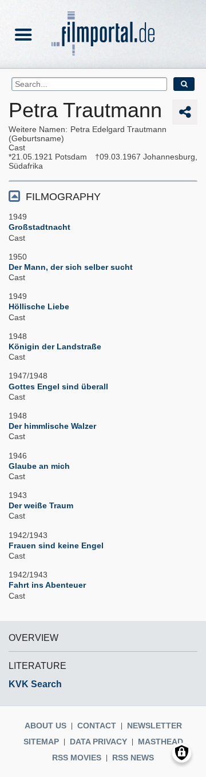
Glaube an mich (39, 466)
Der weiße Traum (41, 505)
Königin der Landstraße (55, 346)
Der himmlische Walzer (52, 426)
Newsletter (154, 725)
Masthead (160, 741)
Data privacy (98, 741)
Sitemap (41, 741)
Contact (96, 725)
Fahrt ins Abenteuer (47, 584)
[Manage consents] (182, 753)
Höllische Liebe (39, 306)
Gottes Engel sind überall (58, 386)
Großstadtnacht (39, 227)
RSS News (133, 757)
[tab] (103, 196)
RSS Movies (76, 757)
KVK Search (35, 684)
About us (45, 725)
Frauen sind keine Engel (56, 545)
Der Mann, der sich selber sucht (71, 267)
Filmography (63, 196)
